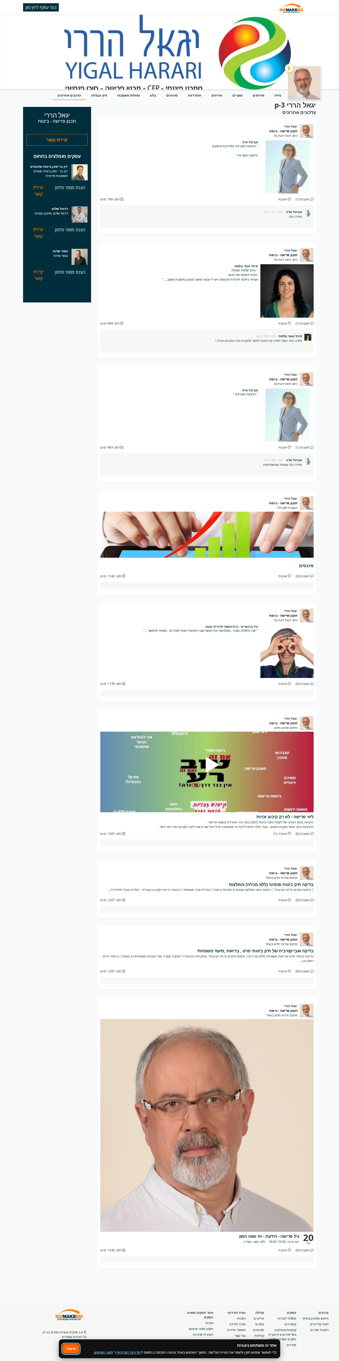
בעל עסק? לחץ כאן (40, 7)
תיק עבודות (99, 95)
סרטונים (172, 95)
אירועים (217, 95)
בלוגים (259, 1324)
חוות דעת (194, 95)
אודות (209, 1323)
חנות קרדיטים (319, 1324)
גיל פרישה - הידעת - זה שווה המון (269, 1236)
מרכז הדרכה (237, 1324)
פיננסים (306, 565)
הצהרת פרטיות (203, 1334)
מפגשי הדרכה (236, 1330)
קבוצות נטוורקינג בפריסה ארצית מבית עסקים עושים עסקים (282, 1334)
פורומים (258, 1330)
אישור (71, 1348)
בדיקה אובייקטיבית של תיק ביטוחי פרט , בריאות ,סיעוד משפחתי (255, 950)
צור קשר (240, 1335)
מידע (277, 95)
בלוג (153, 95)
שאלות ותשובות (128, 95)
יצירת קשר (57, 140)
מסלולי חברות (287, 1318)
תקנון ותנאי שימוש (201, 1328)
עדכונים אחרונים (69, 95)
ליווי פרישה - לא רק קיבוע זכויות (285, 816)
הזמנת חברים (319, 1330)
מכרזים (291, 1345)
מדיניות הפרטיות (128, 1352)
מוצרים (237, 95)
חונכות (241, 1318)
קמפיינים (290, 1324)
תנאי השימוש (103, 1352)
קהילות (259, 1335)
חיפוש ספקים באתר (315, 1318)
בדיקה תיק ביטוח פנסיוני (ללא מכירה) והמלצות (271, 884)
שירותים (258, 95)
